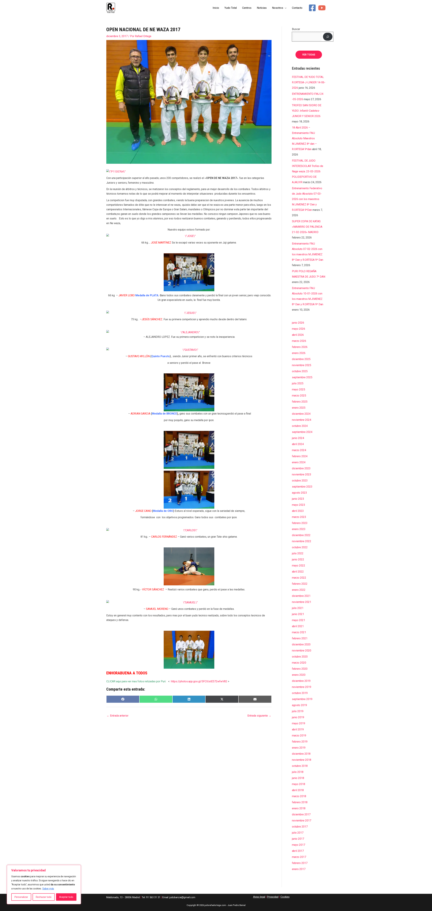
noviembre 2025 (301, 365)
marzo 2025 (299, 395)
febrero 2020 (299, 668)
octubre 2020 (300, 656)
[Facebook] (312, 8)
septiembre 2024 (302, 432)
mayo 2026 (298, 328)
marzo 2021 (299, 632)
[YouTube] (322, 8)
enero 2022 (298, 589)
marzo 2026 (299, 341)
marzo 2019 (299, 735)
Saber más (48, 888)
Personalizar (21, 897)
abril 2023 (298, 511)
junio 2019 (298, 717)
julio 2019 (297, 711)
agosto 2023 (299, 492)
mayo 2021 (298, 620)
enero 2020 (298, 674)
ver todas (308, 54)
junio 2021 (298, 614)
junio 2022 (298, 559)
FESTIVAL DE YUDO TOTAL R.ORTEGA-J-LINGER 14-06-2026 (308, 82)
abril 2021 (298, 626)
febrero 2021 (299, 638)
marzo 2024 (299, 450)
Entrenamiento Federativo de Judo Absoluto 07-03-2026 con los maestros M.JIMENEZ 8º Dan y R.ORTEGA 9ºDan (307, 199)
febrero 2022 (299, 583)
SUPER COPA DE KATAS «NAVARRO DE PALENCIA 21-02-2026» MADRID (307, 227)
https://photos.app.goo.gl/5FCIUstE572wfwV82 (199, 681)
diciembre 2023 (301, 468)
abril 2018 (298, 790)
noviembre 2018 (301, 759)
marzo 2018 (299, 796)
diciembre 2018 (301, 753)
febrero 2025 (299, 401)
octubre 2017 (300, 826)
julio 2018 (297, 772)
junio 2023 (298, 498)
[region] (44, 884)
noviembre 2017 (301, 820)
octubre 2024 (300, 426)
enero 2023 (298, 529)
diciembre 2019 (301, 680)
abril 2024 (298, 444)
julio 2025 (297, 383)
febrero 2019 (299, 741)
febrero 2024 (299, 456)
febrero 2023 (299, 523)
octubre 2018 (300, 765)
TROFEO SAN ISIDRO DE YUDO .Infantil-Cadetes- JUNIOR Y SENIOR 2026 (306, 111)
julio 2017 (297, 832)
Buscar (296, 29)
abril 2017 (298, 850)
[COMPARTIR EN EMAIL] (255, 699)
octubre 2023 (300, 480)
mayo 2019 (298, 723)
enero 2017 (298, 869)
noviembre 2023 (301, 474)
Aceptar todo (66, 897)
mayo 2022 (298, 565)
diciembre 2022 (301, 535)
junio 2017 (298, 838)
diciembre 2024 (301, 413)
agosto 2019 (299, 705)
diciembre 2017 (301, 814)
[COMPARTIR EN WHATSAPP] (155, 699)
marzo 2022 (299, 577)
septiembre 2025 (302, 377)
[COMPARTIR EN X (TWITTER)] (221, 699)
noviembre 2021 (301, 602)
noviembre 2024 (301, 419)
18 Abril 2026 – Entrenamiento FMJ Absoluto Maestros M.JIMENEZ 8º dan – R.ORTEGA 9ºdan (304, 138)
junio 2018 (298, 778)
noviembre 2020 (301, 650)
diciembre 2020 (301, 644)
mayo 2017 (298, 844)
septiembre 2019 (302, 699)
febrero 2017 (299, 863)
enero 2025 (298, 407)
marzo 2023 (299, 517)
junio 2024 (298, 438)
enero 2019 (298, 747)
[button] (285, 8)
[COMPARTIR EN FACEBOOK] (122, 699)
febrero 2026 (299, 347)
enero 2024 (298, 462)
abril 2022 (298, 571)
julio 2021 (297, 608)
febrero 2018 (299, 802)
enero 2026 (298, 353)
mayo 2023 (298, 504)
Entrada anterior (117, 715)
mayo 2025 (298, 389)
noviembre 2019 (301, 687)
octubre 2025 (300, 371)
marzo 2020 (299, 662)
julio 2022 (297, 553)
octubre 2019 (300, 693)
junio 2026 (298, 322)
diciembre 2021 (301, 595)
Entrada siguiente (259, 715)
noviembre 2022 (301, 541)
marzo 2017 (299, 857)
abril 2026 (298, 334)
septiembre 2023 (302, 486)
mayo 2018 (298, 784)
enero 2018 (298, 808)
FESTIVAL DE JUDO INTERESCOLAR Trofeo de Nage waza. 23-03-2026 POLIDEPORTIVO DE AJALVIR (307, 171)
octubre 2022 (300, 547)
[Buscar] (327, 36)
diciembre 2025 (301, 359)
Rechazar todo (43, 897)
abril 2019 (298, 729)
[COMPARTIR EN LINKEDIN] (189, 699)
